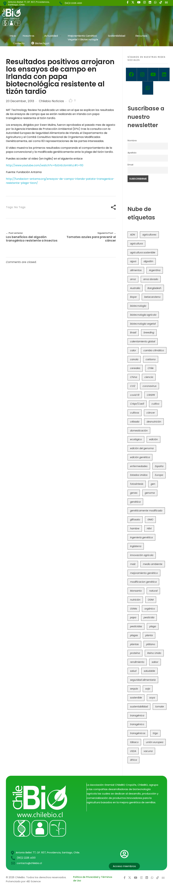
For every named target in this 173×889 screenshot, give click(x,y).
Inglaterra (135, 546)
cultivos (134, 412)
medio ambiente (152, 564)
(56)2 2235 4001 (73, 3)
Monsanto (136, 590)
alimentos (136, 270)
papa (133, 617)
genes (133, 493)
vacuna (148, 751)
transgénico (137, 724)
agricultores (149, 234)
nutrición (135, 599)
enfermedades (138, 466)
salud (133, 671)
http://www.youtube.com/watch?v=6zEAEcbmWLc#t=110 (44, 165)
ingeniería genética (141, 537)
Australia (135, 288)
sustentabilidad (139, 706)
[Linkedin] (164, 74)
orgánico (149, 608)
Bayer (133, 297)
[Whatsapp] (147, 88)
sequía (134, 688)
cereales (135, 368)
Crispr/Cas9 (137, 403)
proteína (135, 653)
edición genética (140, 457)
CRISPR (151, 395)
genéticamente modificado (146, 510)
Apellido (132, 152)
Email (130, 164)
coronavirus (149, 386)
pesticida (149, 617)
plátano (150, 644)
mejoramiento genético (144, 573)
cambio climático (153, 350)
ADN (132, 234)
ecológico (136, 439)
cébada (134, 421)
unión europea (154, 742)
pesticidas (136, 626)
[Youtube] (153, 74)
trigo (155, 733)
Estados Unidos (138, 475)
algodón (148, 261)
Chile (151, 368)
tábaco (134, 742)
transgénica (137, 715)
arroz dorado (150, 279)
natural (153, 590)
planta (149, 635)
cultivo (155, 403)
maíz (132, 564)
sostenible (136, 697)
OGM (151, 599)
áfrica (133, 760)
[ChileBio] (34, 17)
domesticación (139, 430)
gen (153, 484)
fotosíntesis (136, 484)
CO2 (132, 386)
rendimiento (137, 662)
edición (153, 439)
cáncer (150, 412)
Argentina (154, 270)
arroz (133, 279)
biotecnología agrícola (143, 314)
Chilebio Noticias (51, 101)
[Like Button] (70, 100)
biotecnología (138, 306)
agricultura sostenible (142, 252)
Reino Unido (154, 653)
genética (135, 501)
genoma (150, 493)
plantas (134, 644)
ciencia (148, 377)
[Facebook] (131, 74)
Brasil (133, 332)
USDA (133, 751)
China (133, 377)
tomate (159, 706)
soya (152, 697)
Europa (159, 475)
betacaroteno (152, 297)
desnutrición (154, 421)
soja (147, 688)
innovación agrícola (141, 555)
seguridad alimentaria (143, 680)
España (159, 466)
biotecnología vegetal (143, 323)
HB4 (149, 528)
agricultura (136, 243)
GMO (150, 519)
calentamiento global (142, 341)
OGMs (133, 608)
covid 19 (134, 395)
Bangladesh (154, 288)
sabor (155, 662)
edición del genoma (142, 448)
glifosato (135, 519)
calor (133, 350)
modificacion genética (143, 581)
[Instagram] (142, 74)
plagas (134, 635)
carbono (151, 359)
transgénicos (137, 733)
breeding (149, 332)
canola (134, 359)
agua (133, 261)
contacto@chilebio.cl (29, 863)
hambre (134, 528)
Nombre (132, 140)
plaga (152, 626)
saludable (149, 671)
